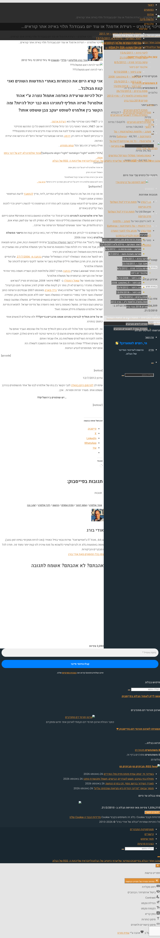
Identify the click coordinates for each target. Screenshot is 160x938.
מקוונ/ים (144, 83)
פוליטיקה (72, 60)
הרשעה (55, 505)
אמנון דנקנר (81, 505)
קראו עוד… (41, 181)
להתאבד (28, 194)
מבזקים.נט (125, 766)
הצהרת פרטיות (146, 844)
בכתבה (66, 271)
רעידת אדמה (59, 122)
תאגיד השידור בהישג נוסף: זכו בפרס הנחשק (129, 783)
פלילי (63, 60)
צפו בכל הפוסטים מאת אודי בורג (86, 554)
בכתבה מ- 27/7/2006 (28, 257)
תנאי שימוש (147, 839)
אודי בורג (146, 202)
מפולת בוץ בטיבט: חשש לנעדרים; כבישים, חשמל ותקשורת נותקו (118, 779)
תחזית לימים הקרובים (139, 122)
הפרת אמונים (67, 505)
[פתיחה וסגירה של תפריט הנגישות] (157, 865)
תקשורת (55, 60)
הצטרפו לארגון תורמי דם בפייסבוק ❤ (138, 729)
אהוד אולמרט (95, 505)
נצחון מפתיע (67, 145)
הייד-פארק (51, 290)
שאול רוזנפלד (71, 281)
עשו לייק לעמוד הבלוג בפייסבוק (141, 696)
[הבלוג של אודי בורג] (148, 148)
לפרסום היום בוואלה (82, 385)
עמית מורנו (123, 933)
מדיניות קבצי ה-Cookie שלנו (85, 817)
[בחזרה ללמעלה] (159, 856)
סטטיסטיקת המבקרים (142, 829)
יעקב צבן (31, 505)
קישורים (149, 834)
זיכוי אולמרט (44, 505)
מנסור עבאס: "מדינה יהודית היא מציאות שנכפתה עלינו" (124, 788)
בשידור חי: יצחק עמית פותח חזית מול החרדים (129, 774)
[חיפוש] (152, 134)
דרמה (67, 136)
